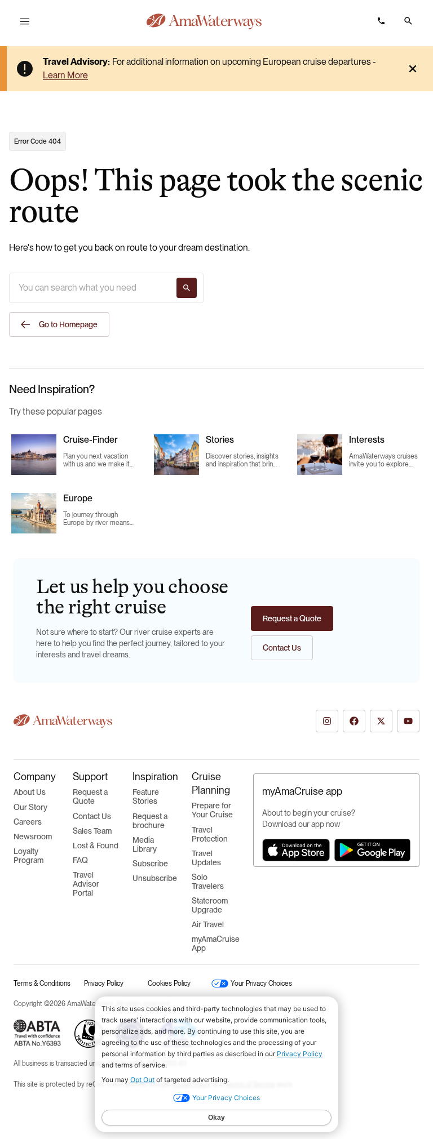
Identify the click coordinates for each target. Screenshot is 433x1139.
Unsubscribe (154, 878)
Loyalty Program (28, 855)
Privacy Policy (103, 983)
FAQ (80, 860)
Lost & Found (95, 845)
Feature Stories (145, 796)
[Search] (186, 288)
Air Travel (208, 924)
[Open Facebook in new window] (354, 721)
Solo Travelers (208, 881)
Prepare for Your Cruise (212, 810)
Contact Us (92, 816)
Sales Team (92, 831)
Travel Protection (210, 834)
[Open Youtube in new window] (408, 721)
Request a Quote (90, 796)
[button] (408, 20)
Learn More (65, 75)
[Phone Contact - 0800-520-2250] (381, 21)
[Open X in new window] (381, 721)
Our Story (30, 807)
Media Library (144, 844)
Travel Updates (206, 858)
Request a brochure (149, 820)
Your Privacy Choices (254, 983)
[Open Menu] (24, 21)
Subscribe (150, 863)
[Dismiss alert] (412, 68)
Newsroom (33, 836)
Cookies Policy (169, 983)
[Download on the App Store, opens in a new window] (296, 850)
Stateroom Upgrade (210, 905)
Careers (28, 822)
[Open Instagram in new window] (327, 721)
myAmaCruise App (216, 943)
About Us (30, 792)
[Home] (204, 21)
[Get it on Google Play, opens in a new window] (372, 850)
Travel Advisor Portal (86, 884)
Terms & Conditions (42, 983)
